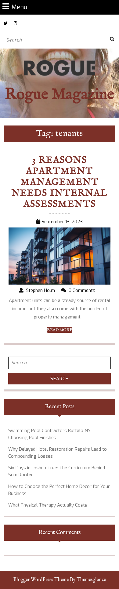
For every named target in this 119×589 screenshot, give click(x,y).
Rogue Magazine (59, 94)
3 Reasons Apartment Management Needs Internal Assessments (60, 182)
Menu (19, 6)
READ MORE (59, 330)
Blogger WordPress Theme (41, 580)
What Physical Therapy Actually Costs (47, 505)
